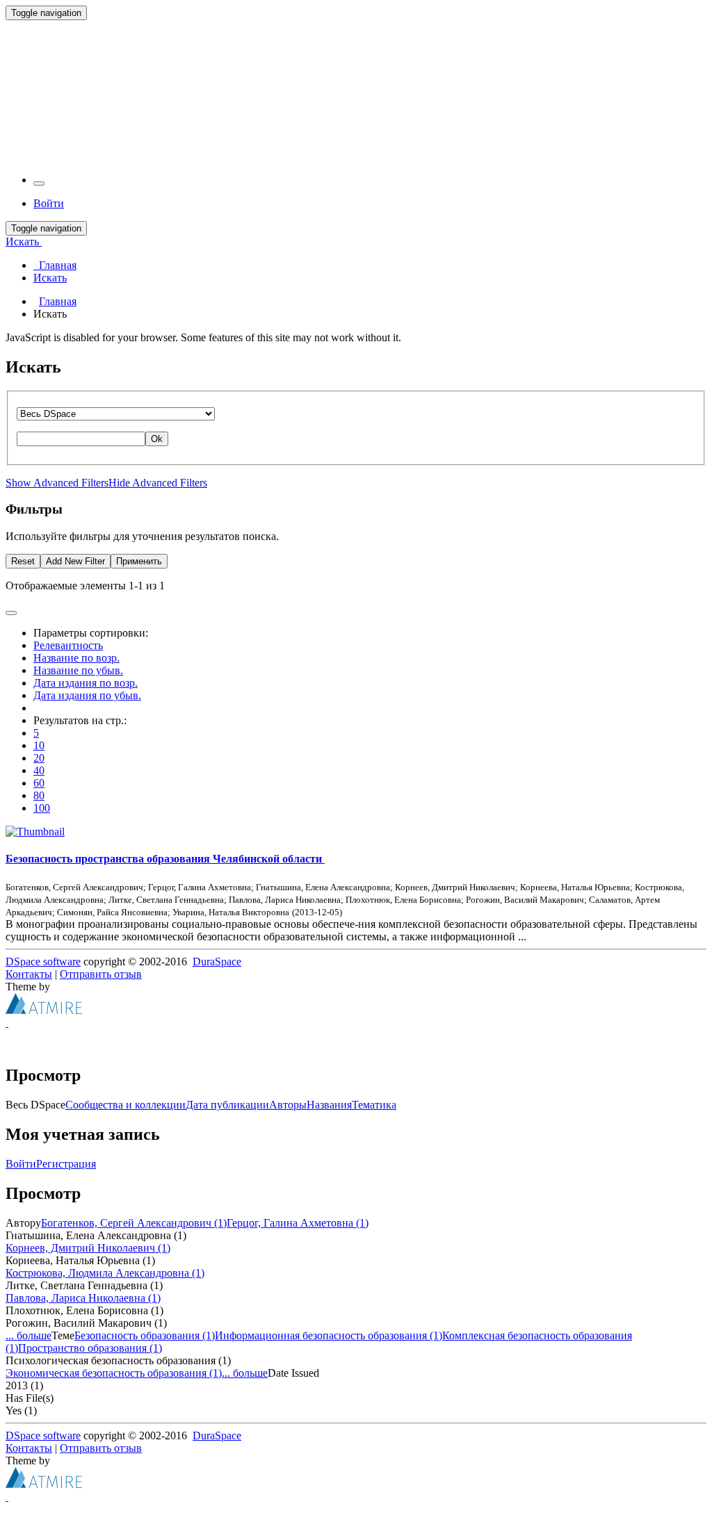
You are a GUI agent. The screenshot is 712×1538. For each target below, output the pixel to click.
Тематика (374, 1105)
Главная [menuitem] (54, 265)
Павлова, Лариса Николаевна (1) (83, 1298)
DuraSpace (217, 961)
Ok (157, 439)
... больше (28, 1335)
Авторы (288, 1105)
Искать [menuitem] (50, 278)
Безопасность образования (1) (144, 1335)
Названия (329, 1105)
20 (38, 758)
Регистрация (66, 1164)
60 (38, 783)
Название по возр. (76, 658)
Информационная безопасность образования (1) (328, 1335)
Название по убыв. (78, 670)
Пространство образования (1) (90, 1348)
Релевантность (68, 645)
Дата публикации (227, 1105)
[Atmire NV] (44, 1010)
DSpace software (43, 961)
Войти (21, 1164)
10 (38, 745)
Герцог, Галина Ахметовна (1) (298, 1223)
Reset (23, 561)
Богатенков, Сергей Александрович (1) (134, 1223)
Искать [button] (24, 241)
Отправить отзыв (101, 974)
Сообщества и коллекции (125, 1105)
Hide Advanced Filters (157, 483)
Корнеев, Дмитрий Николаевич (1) (88, 1248)
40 (38, 770)
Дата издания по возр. (85, 683)
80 (38, 795)
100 (41, 808)
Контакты (29, 974)
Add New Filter (75, 561)
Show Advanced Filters (57, 483)
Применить (139, 561)
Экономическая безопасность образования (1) (114, 1373)
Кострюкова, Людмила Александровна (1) (105, 1273)
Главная (57, 301)
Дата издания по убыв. (87, 695)
